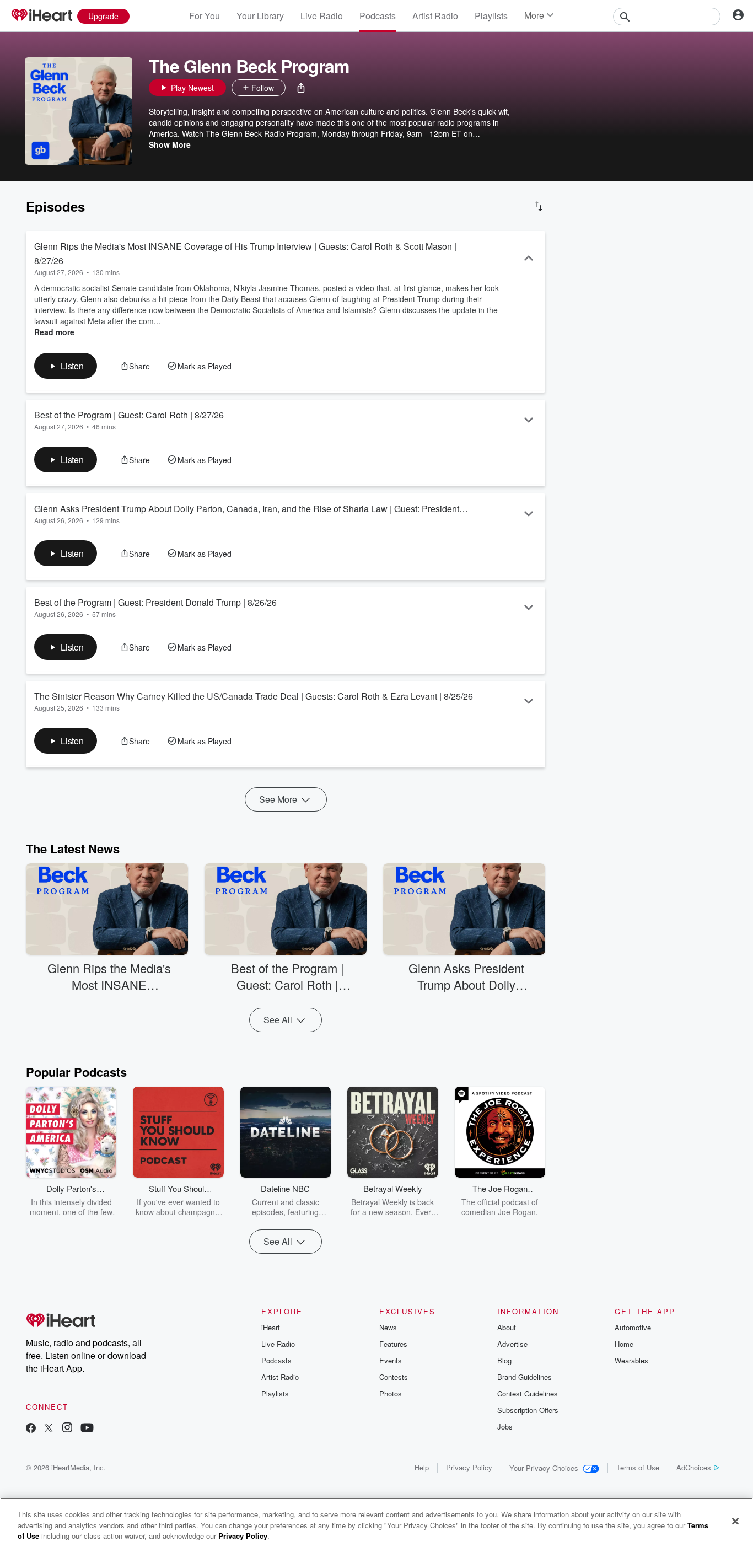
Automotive (633, 1327)
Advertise (512, 1344)
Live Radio (321, 15)
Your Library (260, 15)
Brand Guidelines (524, 1377)
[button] (301, 87)
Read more (54, 331)
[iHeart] (41, 16)
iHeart (270, 1327)
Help (422, 1467)
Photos (390, 1393)
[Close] (735, 1521)
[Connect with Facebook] (31, 1428)
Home (624, 1344)
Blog (504, 1360)
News (388, 1327)
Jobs (505, 1426)
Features (393, 1344)
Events (390, 1360)
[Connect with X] (48, 1428)
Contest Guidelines (527, 1393)
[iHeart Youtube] (87, 1428)
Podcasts (377, 15)
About (506, 1327)
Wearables (631, 1360)
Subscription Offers (527, 1410)
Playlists (491, 15)
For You (204, 15)
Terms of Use (637, 1467)
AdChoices (693, 1467)
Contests (393, 1377)
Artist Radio (435, 15)
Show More (170, 144)
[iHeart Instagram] (67, 1428)
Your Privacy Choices (543, 1468)
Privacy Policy (469, 1467)
